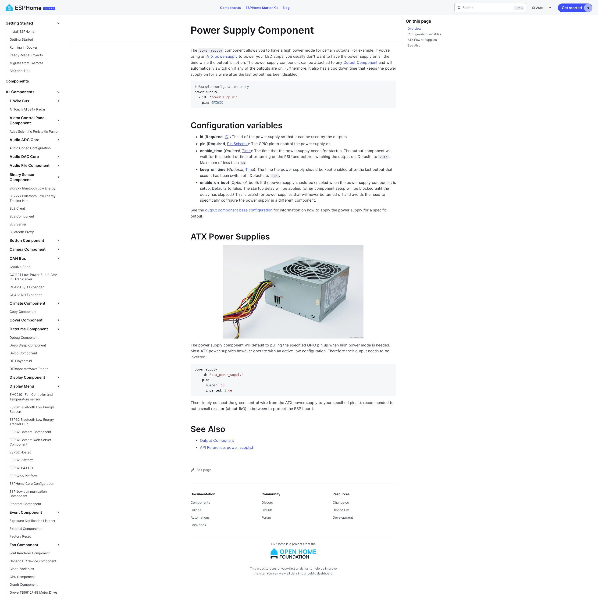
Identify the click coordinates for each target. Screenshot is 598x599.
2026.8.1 (49, 8)
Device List (341, 510)
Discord (267, 502)
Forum (266, 517)
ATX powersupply (222, 56)
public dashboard (319, 573)
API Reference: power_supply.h (227, 447)
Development (343, 517)
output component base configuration (238, 210)
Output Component (360, 62)
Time (246, 150)
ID (226, 136)
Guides (196, 510)
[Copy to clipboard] (390, 86)
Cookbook (198, 525)
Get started (572, 7)
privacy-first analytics (293, 568)
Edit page (203, 470)
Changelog (341, 502)
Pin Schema (237, 143)
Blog (286, 8)
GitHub (267, 510)
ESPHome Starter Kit (262, 8)
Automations (200, 517)
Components (230, 8)
